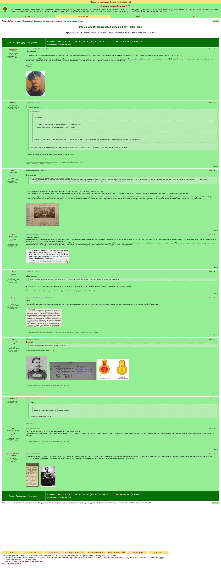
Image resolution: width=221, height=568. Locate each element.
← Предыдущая (20, 43)
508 (100, 41)
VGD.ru (27, 16)
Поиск (193, 16)
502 (76, 41)
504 (84, 41)
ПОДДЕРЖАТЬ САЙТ (116, 552)
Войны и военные (14, 21)
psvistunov (13, 49)
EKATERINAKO (13, 454)
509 (103, 41)
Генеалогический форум (11, 503)
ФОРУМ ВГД (158, 552)
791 (128, 41)
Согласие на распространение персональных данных (113, 558)
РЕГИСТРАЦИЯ (83, 16)
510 (107, 41)
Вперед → (138, 41)
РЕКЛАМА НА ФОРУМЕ (74, 552)
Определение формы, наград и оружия (38, 21)
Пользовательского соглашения (48, 558)
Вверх (211, 49)
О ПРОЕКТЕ (12, 552)
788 (116, 41)
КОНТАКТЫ (53, 552)
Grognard (13, 398)
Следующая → (33, 43)
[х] (130, 2)
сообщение (39, 431)
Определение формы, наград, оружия (68, 21)
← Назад (59, 41)
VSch (13, 170)
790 (124, 41)
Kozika (13, 271)
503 (80, 41)
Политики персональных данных (74, 558)
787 (113, 41)
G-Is (69, 44)
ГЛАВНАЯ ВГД (137, 552)
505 (87, 41)
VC (66, 44)
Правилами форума (156, 558)
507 (96, 41)
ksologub (61, 44)
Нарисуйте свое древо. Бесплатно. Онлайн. (108, 2)
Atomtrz (13, 103)
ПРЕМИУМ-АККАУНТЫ (96, 552)
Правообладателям (13, 563)
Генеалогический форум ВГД (115, 6)
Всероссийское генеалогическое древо (27, 561)
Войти (138, 16)
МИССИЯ (32, 552)
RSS (34, 559)
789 (120, 41)
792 (132, 41)
